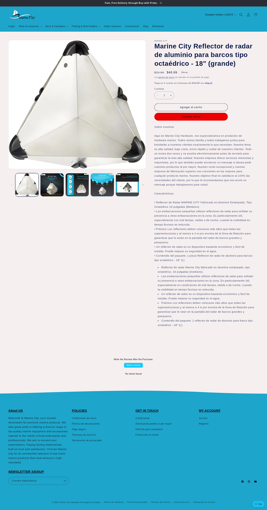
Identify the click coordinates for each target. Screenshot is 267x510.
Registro (204, 423)
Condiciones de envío (84, 418)
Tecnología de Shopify (90, 502)
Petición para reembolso (149, 429)
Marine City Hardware (69, 502)
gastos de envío (166, 77)
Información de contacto (204, 502)
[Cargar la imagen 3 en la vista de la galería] (77, 185)
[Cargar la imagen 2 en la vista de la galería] (52, 185)
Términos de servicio (84, 435)
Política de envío (182, 502)
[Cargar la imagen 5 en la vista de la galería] (127, 185)
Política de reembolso (114, 502)
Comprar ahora (191, 116)
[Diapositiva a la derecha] (143, 185)
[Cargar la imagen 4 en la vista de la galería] (102, 185)
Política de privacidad (137, 502)
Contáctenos (142, 418)
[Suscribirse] (64, 481)
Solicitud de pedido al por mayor (153, 423)
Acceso (203, 418)
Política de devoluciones (86, 423)
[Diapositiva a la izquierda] (11, 185)
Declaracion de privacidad (86, 440)
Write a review (133, 365)
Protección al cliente (147, 435)
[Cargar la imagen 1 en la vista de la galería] (27, 185)
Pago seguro (79, 429)
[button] (30, 26)
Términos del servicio (160, 502)
